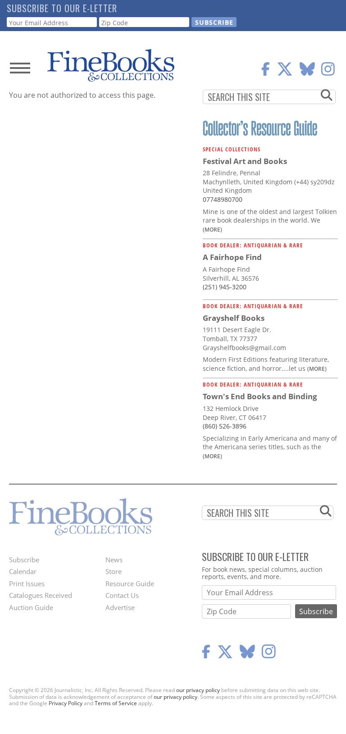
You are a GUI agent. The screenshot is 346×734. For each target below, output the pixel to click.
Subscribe (24, 559)
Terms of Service (116, 703)
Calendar (22, 571)
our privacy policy (198, 690)
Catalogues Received (40, 595)
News (114, 559)
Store (113, 571)
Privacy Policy (65, 703)
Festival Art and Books (245, 161)
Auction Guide (31, 607)
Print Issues (27, 583)
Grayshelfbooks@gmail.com (244, 347)
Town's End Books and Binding (260, 396)
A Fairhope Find (232, 257)
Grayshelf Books (233, 318)
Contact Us (122, 595)
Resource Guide (129, 583)
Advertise (120, 607)
